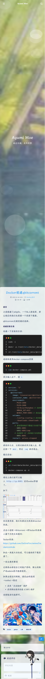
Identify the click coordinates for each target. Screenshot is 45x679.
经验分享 (28, 629)
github (15, 629)
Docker (28, 297)
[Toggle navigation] (41, 4)
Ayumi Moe (22, 3)
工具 (22, 629)
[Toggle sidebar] (3, 4)
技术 (33, 297)
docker (9, 629)
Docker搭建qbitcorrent (22, 292)
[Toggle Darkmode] (40, 673)
